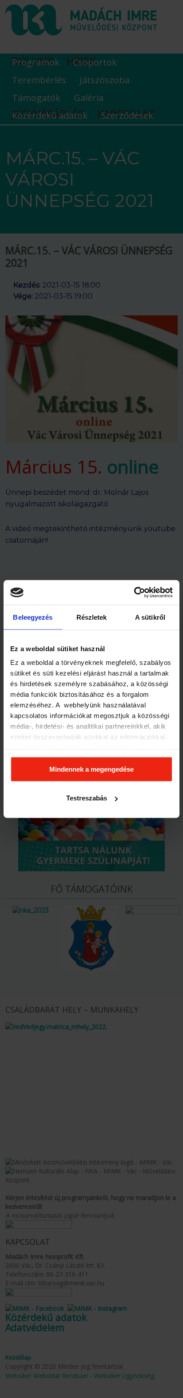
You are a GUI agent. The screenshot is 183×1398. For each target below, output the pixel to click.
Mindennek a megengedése (91, 769)
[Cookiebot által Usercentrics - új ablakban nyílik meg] (134, 592)
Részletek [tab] (91, 617)
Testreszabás (86, 798)
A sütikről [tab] (150, 617)
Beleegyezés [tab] (32, 617)
